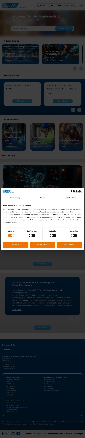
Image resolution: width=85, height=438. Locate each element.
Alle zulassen (69, 245)
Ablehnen (15, 245)
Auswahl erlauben (42, 245)
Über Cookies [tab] (70, 198)
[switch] (32, 235)
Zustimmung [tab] (15, 198)
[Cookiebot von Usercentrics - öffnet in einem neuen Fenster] (72, 191)
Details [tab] (42, 198)
